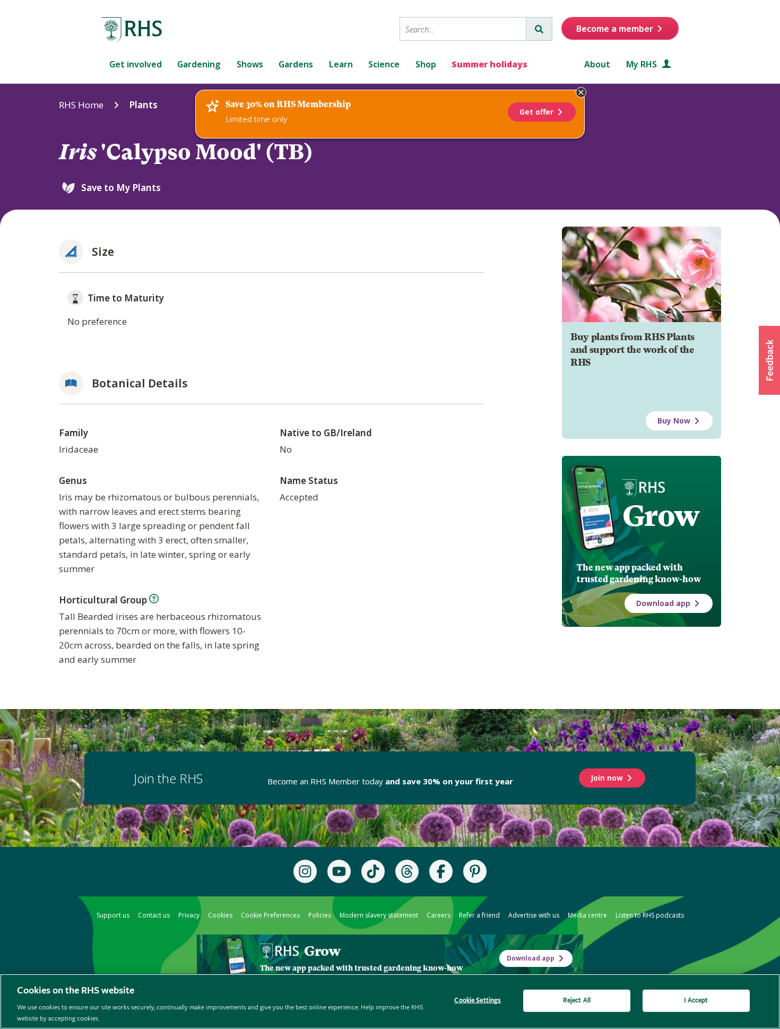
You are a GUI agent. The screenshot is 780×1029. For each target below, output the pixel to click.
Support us (113, 915)
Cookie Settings (477, 1001)
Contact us (154, 915)
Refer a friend (479, 915)
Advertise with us (533, 915)
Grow (660, 516)
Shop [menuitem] (425, 64)
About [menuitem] (597, 64)
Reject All (577, 1001)
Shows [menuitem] (250, 64)
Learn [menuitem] (341, 64)
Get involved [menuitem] (135, 64)
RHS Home (81, 105)
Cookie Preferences (270, 915)
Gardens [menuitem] (296, 64)
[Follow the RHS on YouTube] (339, 871)
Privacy (189, 915)
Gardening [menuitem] (199, 64)
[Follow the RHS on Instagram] (305, 871)
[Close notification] (581, 92)
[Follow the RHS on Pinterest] (475, 871)
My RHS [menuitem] (642, 64)
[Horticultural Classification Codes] (154, 598)
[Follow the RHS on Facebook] (441, 871)
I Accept (696, 1001)
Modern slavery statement (379, 915)
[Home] (132, 30)
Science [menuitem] (384, 64)
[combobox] (463, 29)
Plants (143, 105)
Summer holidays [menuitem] (489, 64)
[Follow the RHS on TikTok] (373, 871)
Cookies (220, 915)
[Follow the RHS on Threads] (407, 871)
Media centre (587, 915)
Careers (438, 915)
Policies (319, 915)
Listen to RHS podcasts (650, 915)
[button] (769, 360)
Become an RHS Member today (390, 781)
